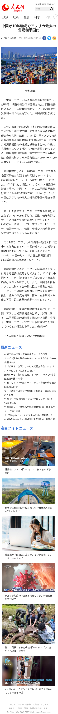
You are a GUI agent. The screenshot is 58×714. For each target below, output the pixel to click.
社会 (26, 17)
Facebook (40, 3)
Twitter (50, 3)
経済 (16, 17)
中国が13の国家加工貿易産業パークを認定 (25, 354)
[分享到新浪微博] (54, 38)
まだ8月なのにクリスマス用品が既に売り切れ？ (28, 415)
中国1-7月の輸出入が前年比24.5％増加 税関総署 (29, 419)
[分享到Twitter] (49, 38)
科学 (37, 17)
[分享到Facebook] (44, 38)
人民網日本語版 (8, 38)
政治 (5, 17)
